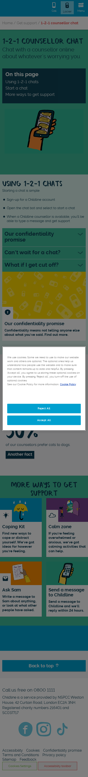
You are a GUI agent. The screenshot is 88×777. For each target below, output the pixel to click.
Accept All (44, 420)
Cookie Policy (68, 384)
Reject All (44, 408)
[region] (44, 388)
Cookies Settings (44, 396)
